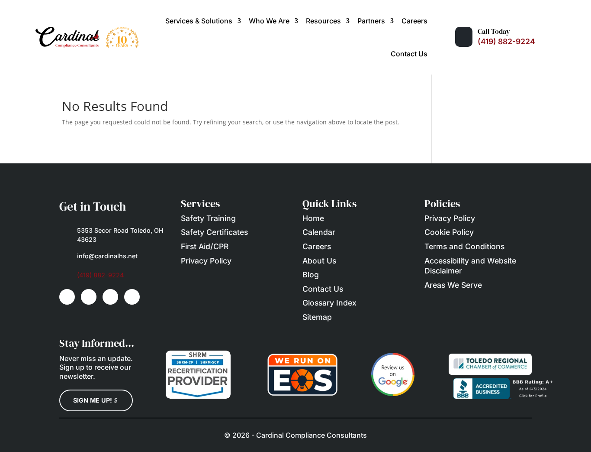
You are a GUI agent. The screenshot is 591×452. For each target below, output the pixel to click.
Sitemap (317, 317)
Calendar (318, 232)
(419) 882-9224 (506, 41)
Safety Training (208, 218)
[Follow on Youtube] (110, 297)
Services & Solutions (198, 20)
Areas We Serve (453, 284)
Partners (371, 20)
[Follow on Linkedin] (88, 297)
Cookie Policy (449, 232)
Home (313, 218)
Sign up (71, 367)
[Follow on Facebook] (67, 297)
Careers (414, 20)
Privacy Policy (206, 260)
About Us (319, 260)
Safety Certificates (214, 232)
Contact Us (409, 53)
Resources (323, 20)
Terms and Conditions (464, 246)
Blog (310, 274)
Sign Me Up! (92, 400)
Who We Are (269, 20)
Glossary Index (329, 302)
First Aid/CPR (204, 246)
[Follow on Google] (132, 297)
